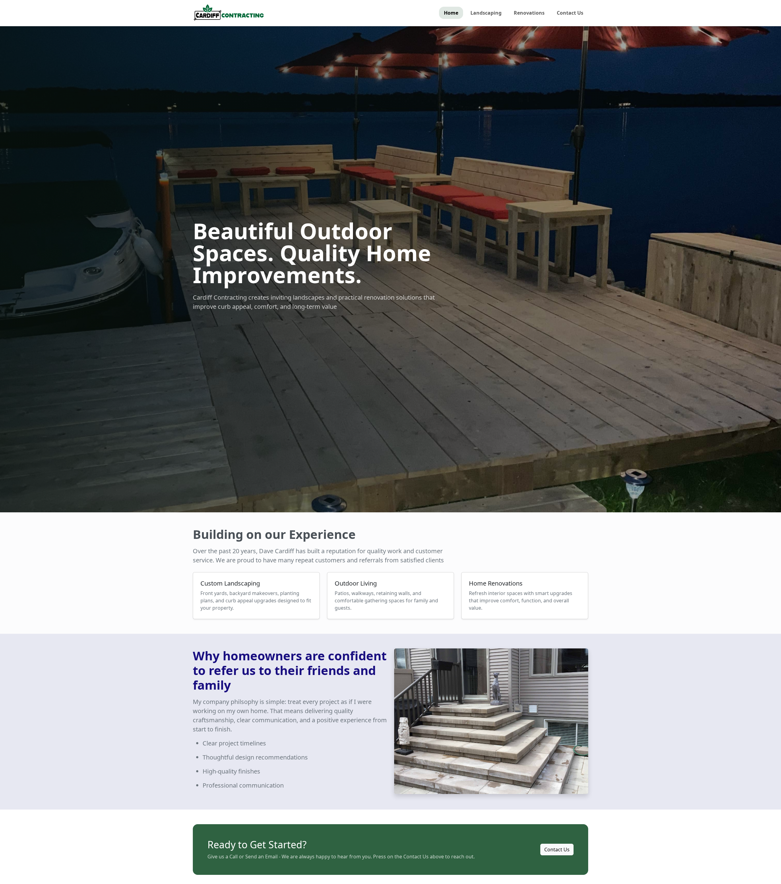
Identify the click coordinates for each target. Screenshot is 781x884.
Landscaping (486, 12)
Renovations (529, 12)
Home (451, 12)
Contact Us (570, 12)
